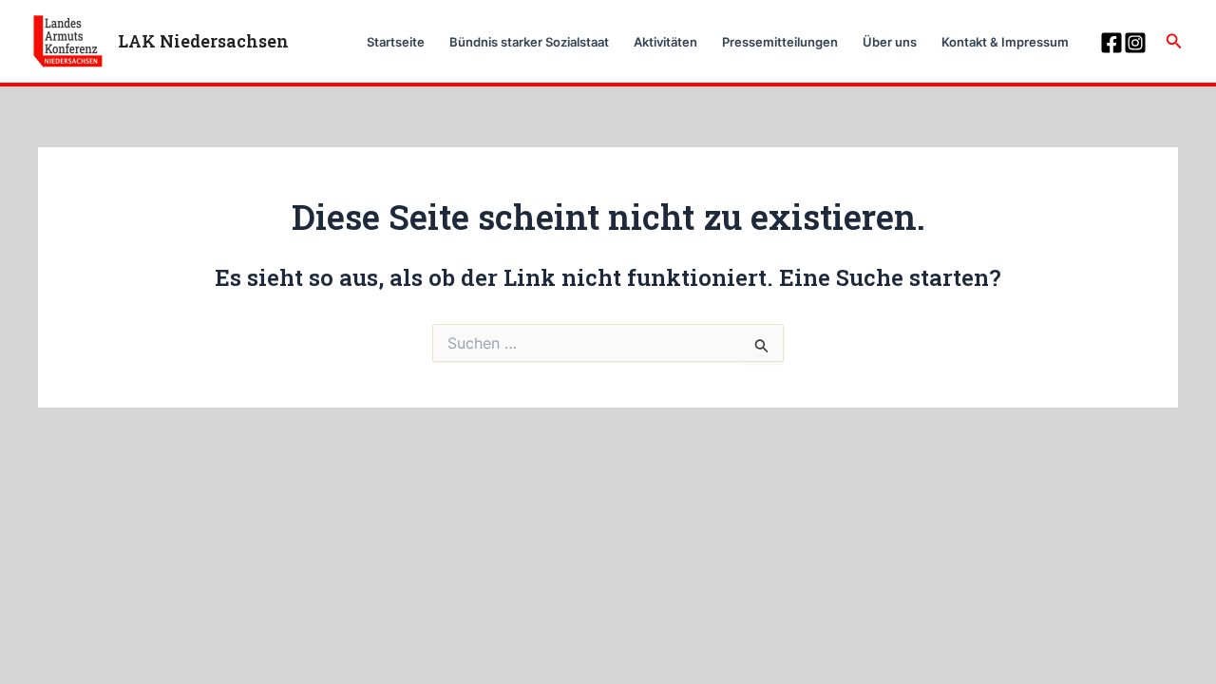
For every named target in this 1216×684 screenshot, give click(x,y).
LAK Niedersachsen (203, 40)
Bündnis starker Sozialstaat (529, 41)
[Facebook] (1111, 42)
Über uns (890, 41)
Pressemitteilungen (780, 41)
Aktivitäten (665, 41)
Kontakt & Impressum (1005, 41)
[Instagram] (1135, 42)
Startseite (396, 41)
